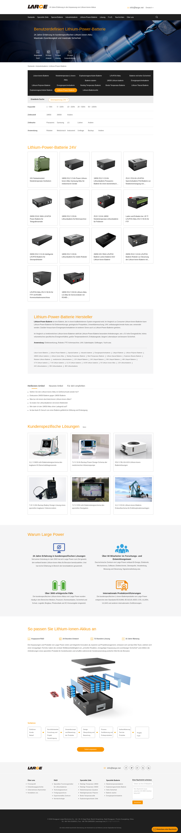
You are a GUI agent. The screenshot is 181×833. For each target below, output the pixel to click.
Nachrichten (119, 17)
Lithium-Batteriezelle (90, 90)
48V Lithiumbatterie (71, 366)
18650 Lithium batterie (115, 80)
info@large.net (137, 7)
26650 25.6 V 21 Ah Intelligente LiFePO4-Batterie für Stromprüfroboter (41, 256)
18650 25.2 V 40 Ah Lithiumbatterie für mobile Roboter (74, 255)
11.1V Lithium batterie (73, 363)
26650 (59, 115)
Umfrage (81, 130)
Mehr (84, 427)
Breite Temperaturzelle (87, 795)
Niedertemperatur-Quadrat (89, 790)
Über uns (130, 17)
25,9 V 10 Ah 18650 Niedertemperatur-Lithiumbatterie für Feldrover (106, 218)
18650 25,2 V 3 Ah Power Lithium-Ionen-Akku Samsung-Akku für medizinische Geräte (74, 180)
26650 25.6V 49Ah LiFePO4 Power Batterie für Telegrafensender (40, 218)
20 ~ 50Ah (81, 107)
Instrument (71, 130)
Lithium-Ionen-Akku (57, 356)
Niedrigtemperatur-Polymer (89, 793)
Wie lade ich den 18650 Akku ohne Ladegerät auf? (48, 406)
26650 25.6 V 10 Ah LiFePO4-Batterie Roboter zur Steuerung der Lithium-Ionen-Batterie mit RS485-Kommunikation (137, 257)
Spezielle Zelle (42, 17)
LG (68, 122)
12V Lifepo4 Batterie (81, 359)
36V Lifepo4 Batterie (113, 359)
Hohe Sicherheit (111, 790)
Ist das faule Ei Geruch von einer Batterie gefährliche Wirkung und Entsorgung (58, 410)
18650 (49, 115)
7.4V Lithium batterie (57, 363)
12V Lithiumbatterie (124, 363)
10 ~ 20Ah (71, 107)
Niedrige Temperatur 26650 (89, 787)
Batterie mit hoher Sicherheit (140, 76)
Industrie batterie (86, 353)
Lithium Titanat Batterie (140, 85)
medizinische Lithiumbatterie (62, 359)
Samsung (60, 122)
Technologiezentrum (60, 790)
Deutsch (149, 7)
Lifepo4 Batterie (118, 353)
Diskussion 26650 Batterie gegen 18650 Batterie (48, 395)
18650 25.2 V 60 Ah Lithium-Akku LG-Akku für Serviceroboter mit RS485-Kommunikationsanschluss (74, 295)
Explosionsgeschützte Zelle (89, 798)
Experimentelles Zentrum (62, 795)
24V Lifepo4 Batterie (97, 359)
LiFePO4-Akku (115, 76)
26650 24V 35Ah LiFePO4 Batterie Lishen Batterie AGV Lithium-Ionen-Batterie (104, 256)
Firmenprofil (32, 784)
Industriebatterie (72, 17)
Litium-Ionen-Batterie (41, 76)
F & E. (110, 17)
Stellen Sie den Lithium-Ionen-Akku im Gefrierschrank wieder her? (54, 392)
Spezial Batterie (57, 17)
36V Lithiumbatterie (55, 366)
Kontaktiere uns (33, 793)
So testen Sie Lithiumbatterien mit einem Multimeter (49, 403)
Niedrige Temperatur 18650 (89, 784)
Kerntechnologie (59, 798)
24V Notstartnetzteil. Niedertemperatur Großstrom (40, 179)
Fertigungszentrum (60, 793)
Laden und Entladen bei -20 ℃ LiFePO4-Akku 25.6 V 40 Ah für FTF (137, 218)
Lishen (80, 122)
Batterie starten (90, 80)
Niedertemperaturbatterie (114, 784)
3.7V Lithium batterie (41, 363)
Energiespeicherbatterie (140, 80)
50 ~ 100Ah (92, 107)
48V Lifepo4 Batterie (129, 359)
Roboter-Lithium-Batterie (42, 359)
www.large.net (100, 821)
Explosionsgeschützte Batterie (90, 76)
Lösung (102, 17)
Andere (70, 115)
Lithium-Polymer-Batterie (41, 85)
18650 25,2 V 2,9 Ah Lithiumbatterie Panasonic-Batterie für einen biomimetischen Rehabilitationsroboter (106, 181)
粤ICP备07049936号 (112, 821)
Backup (91, 130)
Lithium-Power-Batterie (88, 17)
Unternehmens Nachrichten (37, 790)
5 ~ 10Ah (60, 107)
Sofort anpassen (90, 749)
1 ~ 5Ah (49, 107)
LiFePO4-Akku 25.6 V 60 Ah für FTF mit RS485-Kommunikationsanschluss (41, 294)
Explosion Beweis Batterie (132, 356)
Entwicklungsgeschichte (35, 787)
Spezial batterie (73, 353)
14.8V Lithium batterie (90, 363)
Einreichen (137, 802)
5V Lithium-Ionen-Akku (108, 363)
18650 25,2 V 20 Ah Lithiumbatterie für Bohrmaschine (74, 217)
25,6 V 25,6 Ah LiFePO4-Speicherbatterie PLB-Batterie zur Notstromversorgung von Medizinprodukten (138, 181)
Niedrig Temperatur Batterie (90, 85)
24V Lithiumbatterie (40, 366)
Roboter (49, 130)
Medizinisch (61, 130)
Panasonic (50, 122)
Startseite (31, 17)
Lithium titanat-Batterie (114, 356)
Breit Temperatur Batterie (96, 356)
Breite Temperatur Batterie (115, 85)
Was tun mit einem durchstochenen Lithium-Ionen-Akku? (50, 399)
